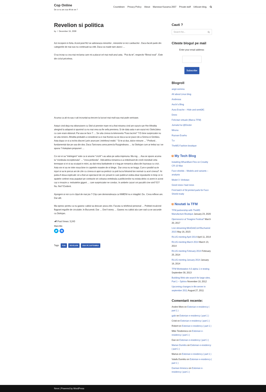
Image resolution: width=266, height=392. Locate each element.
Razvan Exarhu (179, 135)
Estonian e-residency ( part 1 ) (194, 315)
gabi (174, 315)
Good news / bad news (183, 185)
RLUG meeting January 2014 (186, 260)
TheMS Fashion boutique (184, 146)
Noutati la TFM (186, 204)
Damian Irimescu (180, 368)
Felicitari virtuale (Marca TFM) (186, 120)
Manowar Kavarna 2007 (164, 7)
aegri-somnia (178, 89)
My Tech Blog (185, 156)
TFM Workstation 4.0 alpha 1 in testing (190, 269)
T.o (173, 140)
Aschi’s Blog (178, 104)
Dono (174, 115)
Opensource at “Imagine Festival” (188, 219)
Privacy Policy (134, 7)
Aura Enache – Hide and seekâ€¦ (188, 110)
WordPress (78, 388)
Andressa (176, 99)
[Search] (209, 32)
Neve (56, 388)
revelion (74, 246)
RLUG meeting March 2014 (185, 242)
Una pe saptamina (90, 246)
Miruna (175, 130)
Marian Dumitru (179, 345)
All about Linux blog (181, 94)
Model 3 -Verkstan (180, 180)
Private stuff (185, 7)
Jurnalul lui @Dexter (182, 125)
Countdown (119, 7)
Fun (64, 246)
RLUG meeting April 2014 (184, 237)
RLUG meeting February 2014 (186, 251)
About (147, 7)
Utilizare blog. (200, 7)
